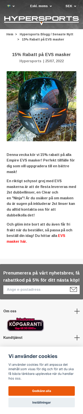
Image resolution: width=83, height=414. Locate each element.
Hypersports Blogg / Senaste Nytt (46, 34)
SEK (69, 6)
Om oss (9, 311)
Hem (9, 34)
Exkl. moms (39, 6)
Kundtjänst (13, 338)
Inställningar (41, 402)
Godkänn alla (41, 391)
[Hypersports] (41, 20)
